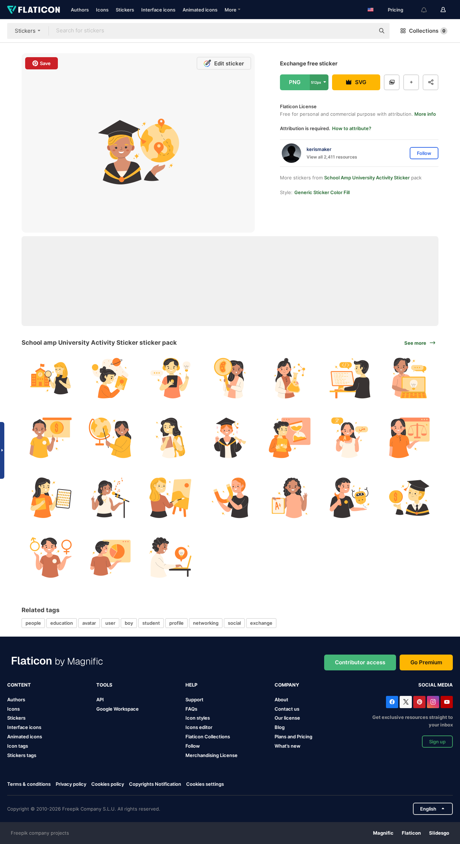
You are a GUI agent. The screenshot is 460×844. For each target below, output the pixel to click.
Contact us (287, 709)
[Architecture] (50, 378)
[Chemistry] (289, 378)
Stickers (125, 10)
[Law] (409, 437)
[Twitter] (406, 702)
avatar (89, 623)
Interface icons (158, 10)
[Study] (170, 557)
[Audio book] (170, 378)
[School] (170, 437)
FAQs (191, 709)
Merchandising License (211, 755)
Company (287, 685)
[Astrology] (110, 378)
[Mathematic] (50, 497)
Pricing (395, 10)
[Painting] (170, 497)
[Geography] (110, 437)
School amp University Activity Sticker (367, 177)
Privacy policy (71, 784)
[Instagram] (433, 702)
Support (194, 699)
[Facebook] (392, 702)
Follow (192, 746)
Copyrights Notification (155, 784)
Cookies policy (107, 784)
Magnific (383, 833)
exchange (261, 623)
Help (191, 685)
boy (129, 623)
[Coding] (349, 378)
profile (176, 623)
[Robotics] (349, 497)
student (151, 623)
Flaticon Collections (207, 736)
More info (425, 114)
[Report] (289, 497)
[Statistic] (110, 557)
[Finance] (50, 437)
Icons (102, 10)
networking (205, 623)
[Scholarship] (409, 497)
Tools (104, 685)
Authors (80, 10)
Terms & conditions (29, 784)
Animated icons (200, 10)
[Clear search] (366, 31)
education (61, 623)
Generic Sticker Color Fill (322, 192)
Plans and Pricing (293, 736)
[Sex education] (50, 557)
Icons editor (198, 727)
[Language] (349, 437)
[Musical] (110, 497)
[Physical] (229, 497)
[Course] (409, 378)
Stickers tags (21, 755)
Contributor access (360, 662)
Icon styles (197, 718)
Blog (280, 727)
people (33, 623)
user (110, 623)
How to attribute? (351, 128)
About (281, 699)
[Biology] (229, 378)
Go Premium (426, 662)
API (100, 699)
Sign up (437, 741)
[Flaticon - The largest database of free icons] (33, 10)
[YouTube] (447, 702)
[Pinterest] (419, 702)
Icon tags (17, 746)
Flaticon (411, 833)
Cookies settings (205, 784)
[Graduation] (229, 437)
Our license (287, 718)
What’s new (287, 746)
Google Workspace (117, 709)
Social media (435, 685)
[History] (289, 437)
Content (19, 685)
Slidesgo (439, 833)
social (234, 623)
